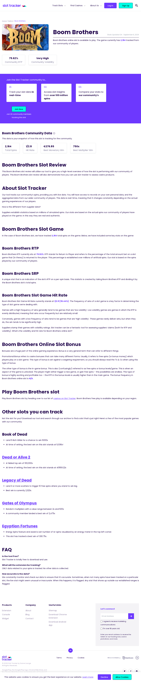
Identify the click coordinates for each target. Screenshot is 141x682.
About (28, 610)
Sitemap (53, 610)
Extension (6, 610)
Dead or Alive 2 (16, 457)
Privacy (70, 658)
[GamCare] (128, 657)
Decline (104, 677)
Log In (110, 5)
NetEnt (10, 21)
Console (6, 614)
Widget (5, 618)
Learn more (87, 677)
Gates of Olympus (19, 503)
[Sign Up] (131, 616)
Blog (27, 614)
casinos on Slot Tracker (64, 398)
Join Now (19, 109)
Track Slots (57, 5)
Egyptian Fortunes (20, 526)
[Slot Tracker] (26, 5)
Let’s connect (108, 608)
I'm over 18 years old (111, 628)
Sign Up (125, 5)
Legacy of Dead (17, 480)
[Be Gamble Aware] (114, 657)
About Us (94, 5)
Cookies (81, 658)
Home (4, 21)
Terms (59, 658)
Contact (29, 618)
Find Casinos (76, 5)
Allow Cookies (122, 677)
